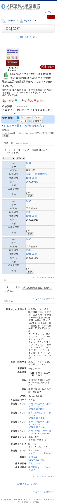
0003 (28, 239)
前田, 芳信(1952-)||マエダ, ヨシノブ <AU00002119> (39, 406)
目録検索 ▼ (12, 20)
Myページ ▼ (30, 20)
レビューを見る (13, 125)
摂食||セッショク (37, 463)
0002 (28, 201)
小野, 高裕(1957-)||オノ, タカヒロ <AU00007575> (39, 424)
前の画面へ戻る (28, 37)
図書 (28, 212)
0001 (28, 163)
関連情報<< (48, 66)
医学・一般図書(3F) (36, 174)
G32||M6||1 (31, 178)
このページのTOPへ (45, 277)
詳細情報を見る (35, 125)
